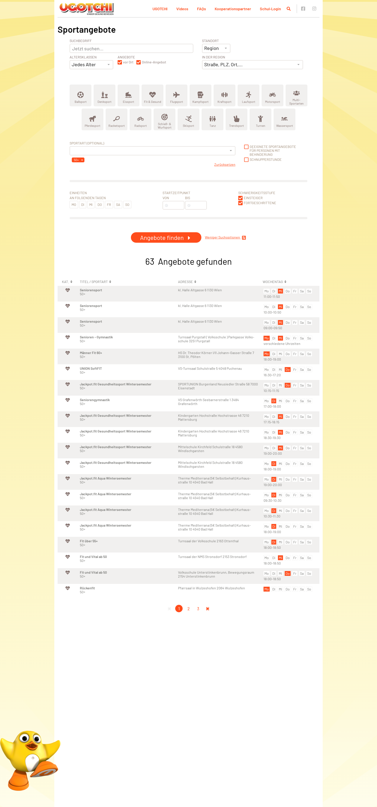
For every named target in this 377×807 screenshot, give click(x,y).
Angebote (126, 57)
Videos (182, 8)
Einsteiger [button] (253, 198)
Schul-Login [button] (270, 8)
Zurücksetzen (224, 164)
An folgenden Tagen (88, 198)
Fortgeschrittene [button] (260, 203)
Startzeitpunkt (176, 193)
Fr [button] (109, 204)
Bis (187, 198)
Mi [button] (91, 204)
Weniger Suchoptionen (223, 237)
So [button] (127, 204)
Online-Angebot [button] (154, 62)
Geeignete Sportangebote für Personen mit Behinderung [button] (273, 150)
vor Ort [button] (128, 62)
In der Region (213, 57)
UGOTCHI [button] (160, 8)
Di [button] (82, 204)
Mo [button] (74, 204)
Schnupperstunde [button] (266, 159)
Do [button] (100, 204)
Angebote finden (162, 237)
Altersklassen (83, 57)
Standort (210, 41)
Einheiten (78, 193)
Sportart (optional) (87, 143)
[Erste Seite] (169, 608)
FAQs (201, 8)
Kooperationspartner (233, 8)
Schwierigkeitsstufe (256, 193)
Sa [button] (118, 204)
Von (166, 198)
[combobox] (91, 64)
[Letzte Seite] (207, 608)
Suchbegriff (81, 41)
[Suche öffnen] (288, 8)
